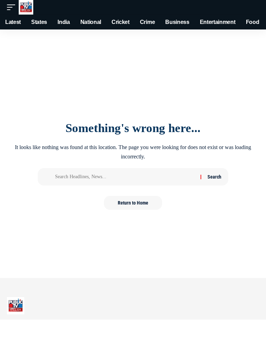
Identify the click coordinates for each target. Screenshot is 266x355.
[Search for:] (125, 176)
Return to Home (133, 203)
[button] (13, 7)
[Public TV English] (26, 7)
